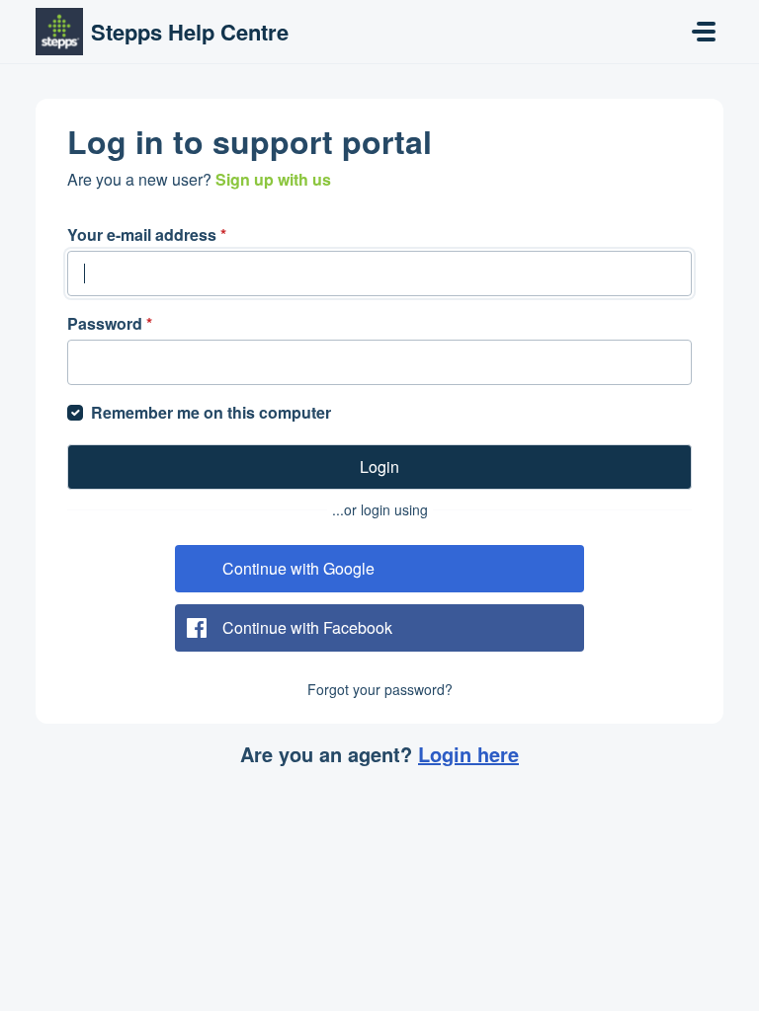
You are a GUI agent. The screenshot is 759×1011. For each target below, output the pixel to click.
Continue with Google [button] (298, 568)
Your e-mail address (146, 234)
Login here (468, 753)
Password (109, 323)
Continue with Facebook (307, 627)
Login (379, 466)
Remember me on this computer (211, 412)
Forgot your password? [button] (380, 689)
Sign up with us (273, 179)
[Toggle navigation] (703, 31)
